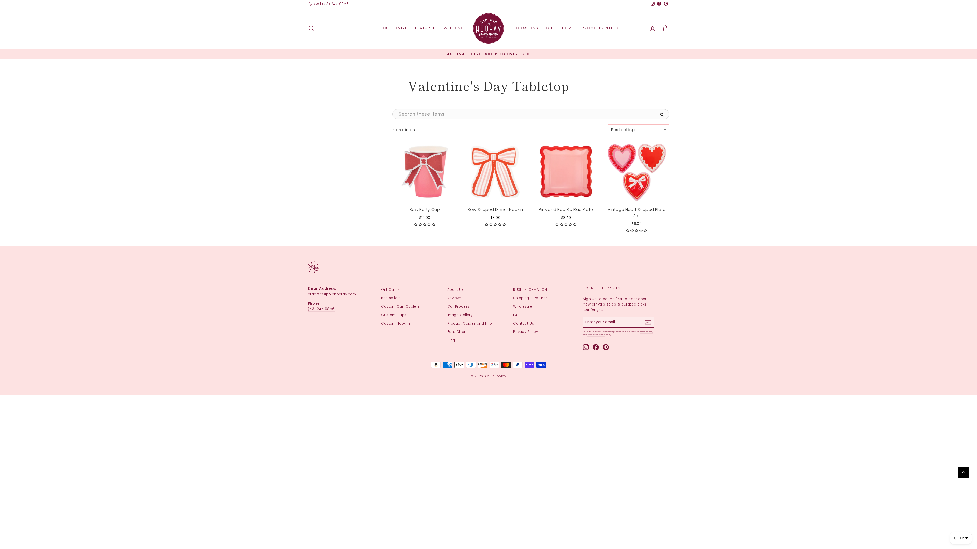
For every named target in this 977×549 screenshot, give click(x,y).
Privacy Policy (525, 331)
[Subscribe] (648, 322)
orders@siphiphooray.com (332, 294)
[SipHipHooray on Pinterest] (606, 347)
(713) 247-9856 (321, 309)
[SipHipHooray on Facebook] (596, 347)
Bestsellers (390, 298)
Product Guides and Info (469, 323)
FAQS (518, 315)
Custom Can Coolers (400, 306)
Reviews (454, 298)
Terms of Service (596, 334)
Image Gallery (459, 315)
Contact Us (523, 323)
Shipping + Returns (530, 298)
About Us (455, 289)
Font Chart (457, 331)
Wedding (454, 28)
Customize (395, 28)
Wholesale (522, 306)
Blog (451, 340)
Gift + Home (560, 28)
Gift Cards (390, 289)
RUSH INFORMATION (530, 289)
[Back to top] (963, 472)
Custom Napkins (396, 323)
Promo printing (600, 28)
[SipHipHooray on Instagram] (586, 347)
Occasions (525, 28)
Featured (425, 28)
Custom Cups (393, 315)
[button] (424, 224)
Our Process (458, 306)
